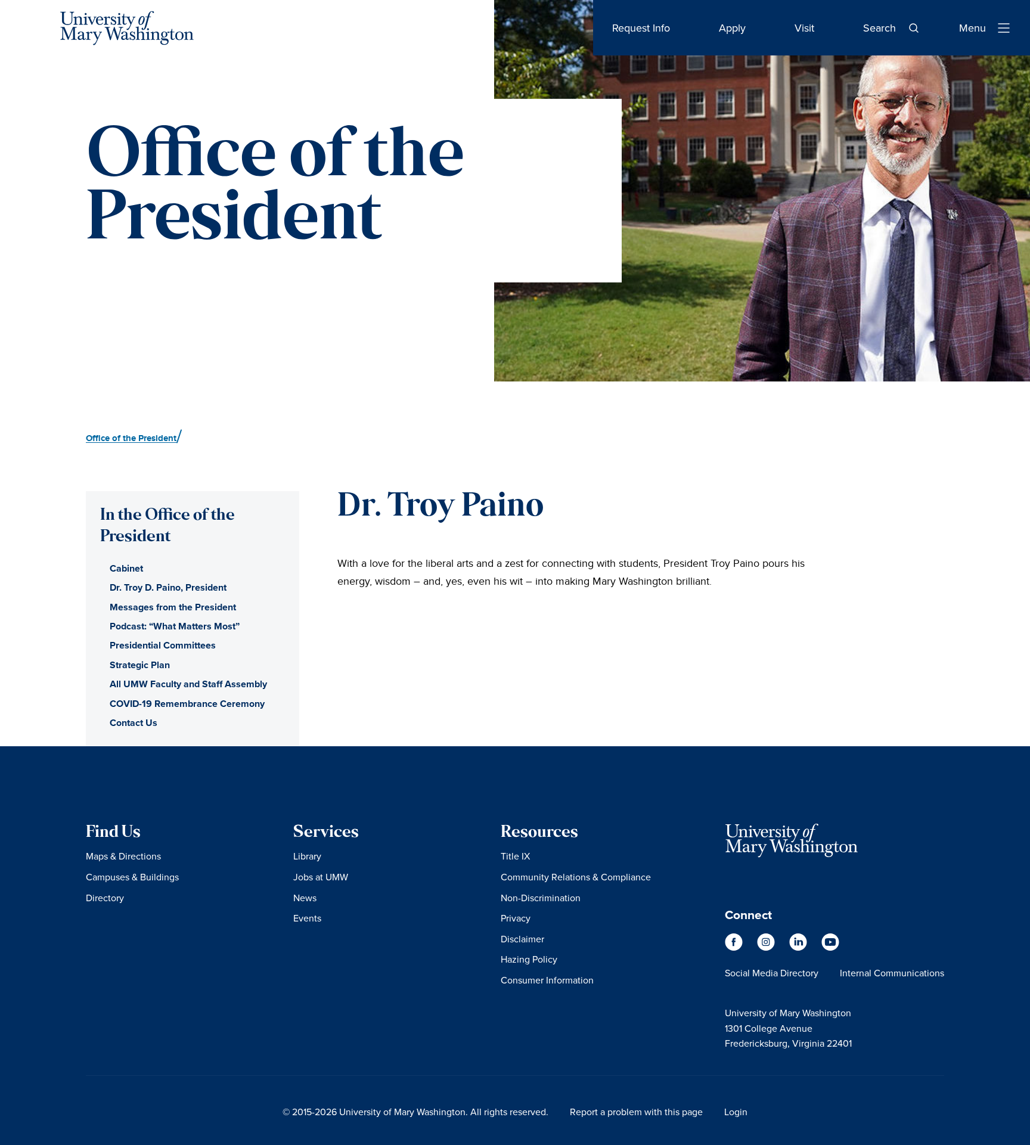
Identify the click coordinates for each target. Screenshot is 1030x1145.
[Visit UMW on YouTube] (830, 948)
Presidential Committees (163, 645)
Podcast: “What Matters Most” (175, 626)
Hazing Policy (529, 959)
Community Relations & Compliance (576, 876)
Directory (105, 897)
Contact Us (133, 723)
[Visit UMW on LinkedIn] (799, 948)
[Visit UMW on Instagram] (767, 948)
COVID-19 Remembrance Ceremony (187, 703)
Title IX (515, 855)
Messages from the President (173, 607)
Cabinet (126, 568)
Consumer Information (547, 979)
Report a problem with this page (636, 1111)
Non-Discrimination (541, 897)
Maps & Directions (123, 855)
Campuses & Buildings (132, 876)
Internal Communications (892, 972)
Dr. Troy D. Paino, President (168, 587)
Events (307, 917)
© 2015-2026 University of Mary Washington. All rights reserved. (415, 1111)
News (305, 897)
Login (735, 1111)
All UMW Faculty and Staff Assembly (188, 684)
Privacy (515, 917)
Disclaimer (522, 938)
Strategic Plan (140, 665)
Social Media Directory (771, 972)
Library (307, 855)
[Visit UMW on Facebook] (735, 948)
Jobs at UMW (320, 876)
